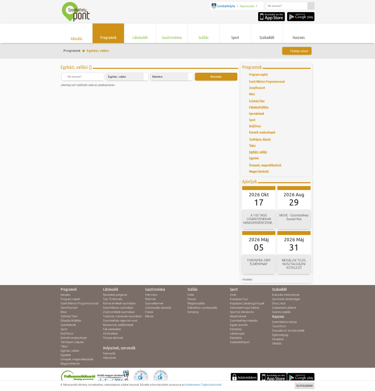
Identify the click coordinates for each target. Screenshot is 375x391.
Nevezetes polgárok (115, 294)
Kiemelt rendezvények (74, 337)
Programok (71, 51)
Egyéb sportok (239, 324)
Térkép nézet (299, 51)
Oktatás (277, 343)
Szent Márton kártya (284, 322)
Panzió (192, 299)
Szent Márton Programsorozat (79, 303)
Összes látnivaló (113, 337)
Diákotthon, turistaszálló (202, 307)
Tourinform (279, 326)
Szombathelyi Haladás (244, 320)
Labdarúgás (237, 333)
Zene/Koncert (69, 307)
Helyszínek (109, 357)
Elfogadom (304, 385)
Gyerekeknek (68, 324)
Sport (64, 329)
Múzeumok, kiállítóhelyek (118, 324)
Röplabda (236, 337)
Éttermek (150, 299)
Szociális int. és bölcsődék (288, 330)
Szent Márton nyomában (118, 307)
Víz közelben (110, 333)
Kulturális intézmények (285, 294)
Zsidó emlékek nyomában (119, 312)
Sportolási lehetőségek (286, 299)
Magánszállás (196, 303)
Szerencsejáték (281, 312)
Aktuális (65, 294)
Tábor (64, 346)
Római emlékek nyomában (119, 303)
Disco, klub (279, 303)
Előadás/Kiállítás (71, 320)
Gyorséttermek (154, 303)
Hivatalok (278, 339)
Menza (149, 316)
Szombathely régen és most (120, 320)
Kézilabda (236, 329)
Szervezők (109, 353)
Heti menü (151, 294)
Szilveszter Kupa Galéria (244, 307)
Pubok (149, 312)
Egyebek (66, 355)
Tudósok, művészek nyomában (122, 316)
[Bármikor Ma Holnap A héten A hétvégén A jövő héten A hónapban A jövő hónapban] (171, 77)
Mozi (64, 312)
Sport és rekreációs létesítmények (242, 314)
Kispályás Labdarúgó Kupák (247, 303)
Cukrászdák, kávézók (158, 307)
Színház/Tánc (69, 316)
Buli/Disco (67, 333)
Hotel (191, 294)
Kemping (193, 312)
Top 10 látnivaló (112, 299)
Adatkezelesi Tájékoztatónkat (203, 384)
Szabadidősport (240, 342)
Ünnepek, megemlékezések (77, 359)
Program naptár (70, 299)
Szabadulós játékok (284, 307)
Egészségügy (280, 334)
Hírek (233, 294)
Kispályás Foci (239, 299)
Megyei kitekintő (70, 363)
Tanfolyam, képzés (72, 342)
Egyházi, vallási (98, 51)
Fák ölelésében (112, 329)
